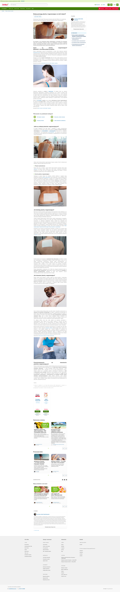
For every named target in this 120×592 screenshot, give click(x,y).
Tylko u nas (11, 8)
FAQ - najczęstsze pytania (47, 551)
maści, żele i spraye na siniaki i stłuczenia (46, 335)
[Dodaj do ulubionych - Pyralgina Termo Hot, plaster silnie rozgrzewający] (41, 392)
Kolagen (62, 572)
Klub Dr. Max (16, 8)
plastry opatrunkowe (46, 177)
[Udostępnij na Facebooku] (66, 479)
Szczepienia (28, 8)
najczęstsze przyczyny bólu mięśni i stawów (49, 63)
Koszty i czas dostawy (46, 546)
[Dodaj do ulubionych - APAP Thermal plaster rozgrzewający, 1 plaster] (49, 392)
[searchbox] (29, 4)
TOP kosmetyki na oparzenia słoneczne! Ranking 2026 (41, 494)
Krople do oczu (63, 576)
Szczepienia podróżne (28, 556)
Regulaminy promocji (46, 579)
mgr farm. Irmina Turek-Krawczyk (43, 514)
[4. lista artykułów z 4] (52, 448)
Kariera (26, 549)
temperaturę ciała (36, 52)
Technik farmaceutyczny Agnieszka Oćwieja (58, 444)
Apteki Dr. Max (45, 560)
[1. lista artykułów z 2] (49, 506)
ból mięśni (39, 100)
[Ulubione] (109, 5)
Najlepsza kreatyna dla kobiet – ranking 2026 (68, 561)
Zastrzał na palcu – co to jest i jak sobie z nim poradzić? (58, 462)
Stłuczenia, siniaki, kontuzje (59, 116)
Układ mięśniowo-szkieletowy (59, 120)
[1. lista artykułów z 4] (48, 448)
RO (111, 588)
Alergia (62, 571)
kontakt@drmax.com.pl (12, 588)
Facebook (81, 552)
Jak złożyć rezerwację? (46, 557)
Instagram (81, 550)
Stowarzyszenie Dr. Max (28, 546)
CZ (108, 588)
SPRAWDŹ (22, 1)
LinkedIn (81, 555)
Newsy (62, 544)
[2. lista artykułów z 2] (50, 506)
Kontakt (81, 544)
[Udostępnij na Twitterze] (64, 479)
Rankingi (62, 546)
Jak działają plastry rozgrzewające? (78, 40)
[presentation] (37, 395)
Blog (32, 8)
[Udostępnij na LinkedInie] (62, 479)
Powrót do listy (36, 530)
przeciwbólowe (45, 130)
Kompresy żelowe (40, 120)
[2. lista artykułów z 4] (49, 448)
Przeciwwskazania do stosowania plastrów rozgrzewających (78, 45)
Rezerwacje (22, 8)
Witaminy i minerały (64, 567)
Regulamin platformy (46, 576)
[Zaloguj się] (111, 5)
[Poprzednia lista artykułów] (63, 448)
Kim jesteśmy (27, 544)
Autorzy (62, 549)
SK (109, 588)
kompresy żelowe (49, 327)
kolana (36, 234)
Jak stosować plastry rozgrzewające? (79, 42)
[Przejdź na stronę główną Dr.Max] (5, 4)
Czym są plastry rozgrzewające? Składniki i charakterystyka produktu (79, 36)
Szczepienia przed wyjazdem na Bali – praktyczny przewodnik (57, 431)
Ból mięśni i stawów (41, 116)
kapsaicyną (51, 91)
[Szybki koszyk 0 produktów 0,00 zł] (117, 5)
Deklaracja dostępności (46, 566)
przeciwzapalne (53, 130)
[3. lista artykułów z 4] (50, 448)
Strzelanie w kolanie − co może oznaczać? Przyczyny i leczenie (39, 462)
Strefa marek (27, 551)
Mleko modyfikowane (64, 569)
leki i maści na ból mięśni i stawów (44, 108)
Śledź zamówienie (46, 549)
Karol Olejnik (37, 471)
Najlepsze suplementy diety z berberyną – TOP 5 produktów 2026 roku (40, 431)
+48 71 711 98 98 (22, 588)
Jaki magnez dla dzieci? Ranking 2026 (56, 494)
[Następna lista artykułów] (66, 448)
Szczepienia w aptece (28, 554)
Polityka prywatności (46, 568)
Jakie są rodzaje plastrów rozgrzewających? (76, 38)
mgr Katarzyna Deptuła (56, 471)
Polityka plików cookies (46, 570)
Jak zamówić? (45, 544)
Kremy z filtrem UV (64, 574)
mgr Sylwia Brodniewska (39, 444)
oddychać (35, 169)
